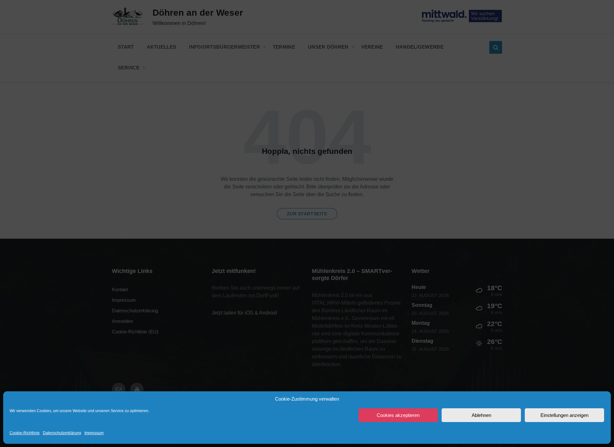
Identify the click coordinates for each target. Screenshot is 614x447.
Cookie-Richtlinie (25, 433)
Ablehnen (481, 415)
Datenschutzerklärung (62, 433)
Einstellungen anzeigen (564, 415)
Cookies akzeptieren (398, 415)
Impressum (94, 433)
